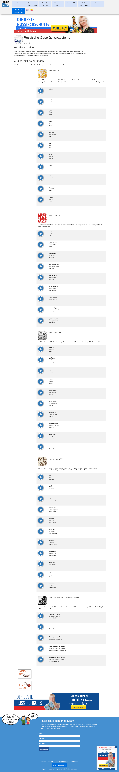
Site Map (50, 761)
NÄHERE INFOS (106, 768)
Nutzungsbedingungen (61, 761)
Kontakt (97, 3)
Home (18, 3)
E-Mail (41, 733)
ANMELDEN (44, 749)
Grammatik (71, 3)
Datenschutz (74, 761)
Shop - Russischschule (59, 765)
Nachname (42, 743)
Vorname (41, 738)
